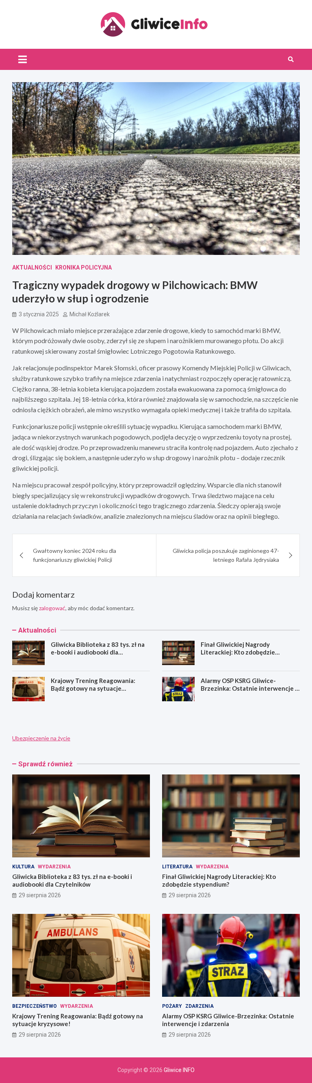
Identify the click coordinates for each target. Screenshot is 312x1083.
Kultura (23, 867)
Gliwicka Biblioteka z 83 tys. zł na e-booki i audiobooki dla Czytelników (98, 652)
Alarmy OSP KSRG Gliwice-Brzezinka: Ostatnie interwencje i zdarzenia (249, 688)
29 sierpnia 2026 (40, 895)
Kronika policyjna (83, 267)
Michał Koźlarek (89, 314)
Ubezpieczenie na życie (41, 738)
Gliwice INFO (179, 1070)
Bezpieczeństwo (34, 1006)
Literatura (177, 867)
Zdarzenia (199, 1006)
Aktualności (32, 267)
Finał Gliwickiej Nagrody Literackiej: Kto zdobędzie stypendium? (238, 652)
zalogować (52, 608)
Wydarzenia (54, 867)
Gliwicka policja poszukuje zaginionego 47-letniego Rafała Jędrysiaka (226, 555)
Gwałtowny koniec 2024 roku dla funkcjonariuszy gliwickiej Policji (74, 555)
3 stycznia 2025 (39, 314)
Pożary (172, 1006)
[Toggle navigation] (22, 59)
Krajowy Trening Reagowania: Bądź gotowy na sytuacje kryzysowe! (93, 688)
